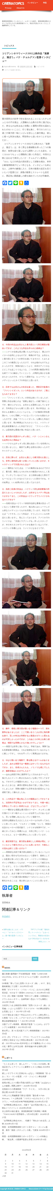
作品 (45, 2)
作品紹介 (6, 916)
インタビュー (32, 2)
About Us (20, 8)
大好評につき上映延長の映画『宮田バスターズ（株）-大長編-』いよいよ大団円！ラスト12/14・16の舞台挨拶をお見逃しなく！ (26, 1008)
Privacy (8, 8)
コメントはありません (12, 70)
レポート (8, 1057)
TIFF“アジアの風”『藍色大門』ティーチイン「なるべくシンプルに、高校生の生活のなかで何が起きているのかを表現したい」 (38, 935)
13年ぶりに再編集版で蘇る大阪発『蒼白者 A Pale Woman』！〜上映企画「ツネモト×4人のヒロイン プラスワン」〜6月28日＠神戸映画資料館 (26, 1098)
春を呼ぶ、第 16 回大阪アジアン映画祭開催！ (21, 1030)
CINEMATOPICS (13, 3)
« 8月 (4, 1176)
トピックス (9, 45)
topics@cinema (10, 66)
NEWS (7, 967)
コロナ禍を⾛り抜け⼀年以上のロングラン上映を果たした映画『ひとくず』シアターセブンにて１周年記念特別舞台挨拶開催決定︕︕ (26, 1018)
